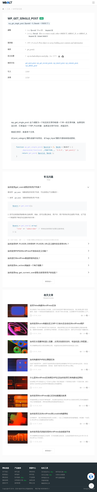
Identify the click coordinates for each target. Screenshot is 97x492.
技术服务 (17, 477)
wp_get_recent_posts (44, 63)
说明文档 (32, 480)
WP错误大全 (45, 478)
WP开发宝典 (17, 9)
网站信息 (5, 468)
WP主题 (17, 472)
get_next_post (30, 63)
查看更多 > (48, 281)
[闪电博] (7, 2)
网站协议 (5, 477)
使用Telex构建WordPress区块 (43, 305)
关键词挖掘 (44, 480)
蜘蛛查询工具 (45, 483)
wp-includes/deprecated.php (37, 56)
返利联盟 (17, 483)
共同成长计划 (19, 480)
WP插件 (17, 474)
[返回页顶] (91, 486)
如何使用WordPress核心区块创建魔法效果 (48, 395)
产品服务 (18, 468)
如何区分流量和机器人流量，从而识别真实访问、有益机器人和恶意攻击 (59, 341)
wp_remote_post (71, 63)
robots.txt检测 (60, 475)
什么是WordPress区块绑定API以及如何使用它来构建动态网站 (56, 377)
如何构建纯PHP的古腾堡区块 (42, 359)
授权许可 (5, 483)
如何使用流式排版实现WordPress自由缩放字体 (50, 431)
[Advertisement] (48, 100)
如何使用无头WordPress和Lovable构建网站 (49, 413)
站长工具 (44, 468)
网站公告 (32, 483)
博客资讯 (32, 472)
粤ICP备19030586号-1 (42, 489)
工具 (8, 9)
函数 (41, 18)
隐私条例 (5, 480)
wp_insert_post (58, 63)
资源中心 (32, 468)
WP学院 (31, 474)
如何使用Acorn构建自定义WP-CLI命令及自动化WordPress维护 (57, 323)
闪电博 (92, 489)
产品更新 (32, 477)
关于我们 (5, 472)
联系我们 (5, 474)
